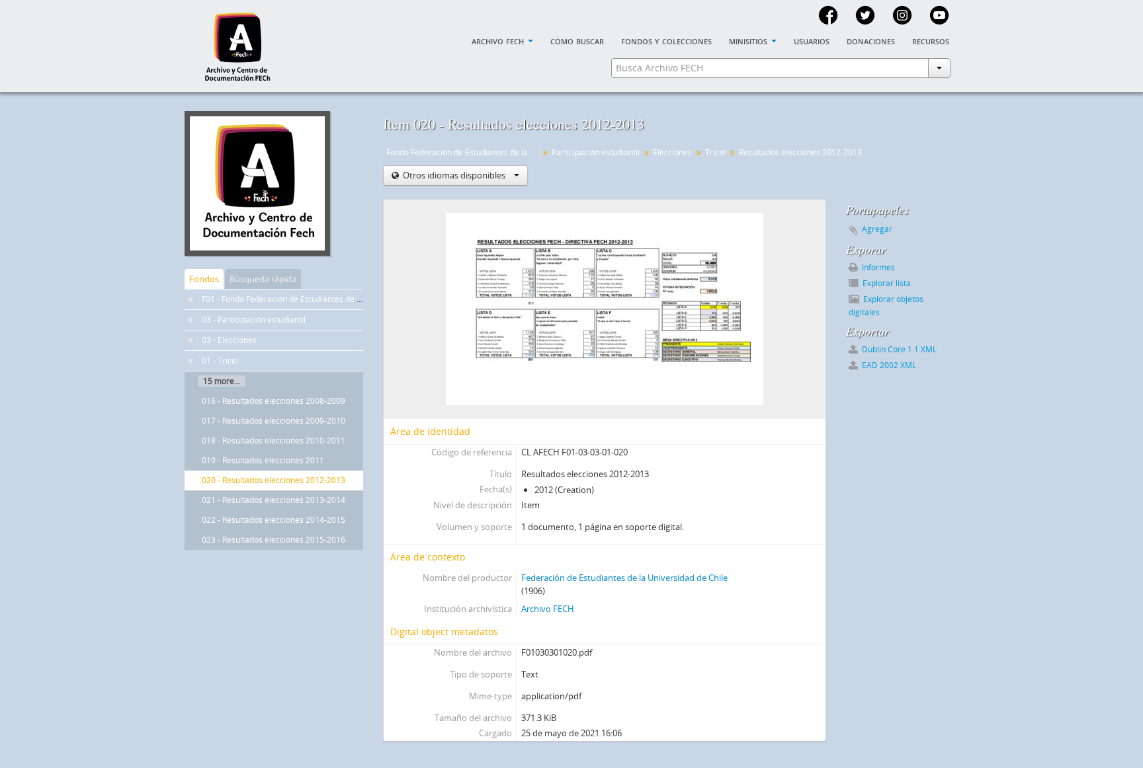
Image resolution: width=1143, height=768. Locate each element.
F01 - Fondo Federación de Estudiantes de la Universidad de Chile (321, 299)
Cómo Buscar (577, 40)
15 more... (221, 381)
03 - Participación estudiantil (254, 319)
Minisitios (749, 40)
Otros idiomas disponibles (454, 175)
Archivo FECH (547, 609)
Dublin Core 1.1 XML (898, 349)
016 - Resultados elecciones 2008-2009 (273, 400)
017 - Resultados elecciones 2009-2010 (273, 420)
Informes (877, 267)
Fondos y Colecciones (666, 40)
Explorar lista (886, 283)
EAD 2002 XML (888, 365)
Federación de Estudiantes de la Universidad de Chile (624, 578)
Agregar (877, 229)
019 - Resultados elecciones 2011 (263, 460)
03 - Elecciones (229, 340)
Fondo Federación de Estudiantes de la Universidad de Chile (464, 152)
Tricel (715, 152)
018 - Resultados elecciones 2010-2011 (273, 440)
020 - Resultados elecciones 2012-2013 (273, 480)
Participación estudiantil (596, 152)
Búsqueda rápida (263, 279)
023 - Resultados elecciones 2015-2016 (273, 539)
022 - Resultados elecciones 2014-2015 (273, 519)
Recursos (930, 40)
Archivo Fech (499, 40)
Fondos (204, 279)
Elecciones (672, 152)
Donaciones (871, 40)
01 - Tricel (220, 360)
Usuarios (811, 40)
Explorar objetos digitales (886, 305)
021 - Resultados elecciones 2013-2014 (273, 500)
